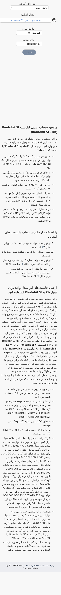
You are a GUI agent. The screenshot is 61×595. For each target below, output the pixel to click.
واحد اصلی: (28, 28)
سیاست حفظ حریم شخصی (35, 565)
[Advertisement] (30, 90)
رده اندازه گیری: (28, 3)
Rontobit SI (29, 276)
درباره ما (51, 565)
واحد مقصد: (28, 39)
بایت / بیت (35, 247)
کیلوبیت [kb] (13, 264)
